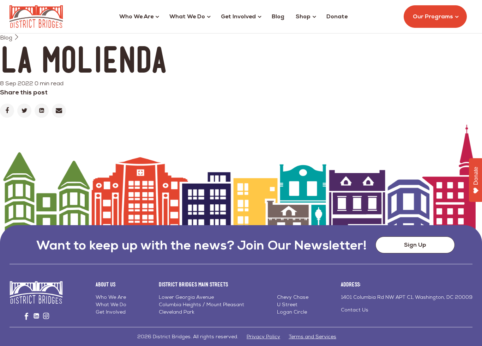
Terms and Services (312, 336)
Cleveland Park (176, 312)
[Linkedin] (42, 111)
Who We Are (136, 16)
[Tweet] (24, 111)
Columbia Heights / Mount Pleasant (201, 304)
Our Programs (433, 16)
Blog (278, 16)
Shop (303, 16)
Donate (337, 16)
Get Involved (238, 16)
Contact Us (354, 310)
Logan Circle (292, 312)
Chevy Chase (292, 297)
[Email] (59, 111)
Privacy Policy (263, 336)
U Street (287, 304)
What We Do (187, 16)
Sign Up (415, 244)
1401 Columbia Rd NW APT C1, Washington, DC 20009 (406, 297)
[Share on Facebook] (7, 111)
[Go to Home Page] (36, 16)
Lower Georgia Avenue (186, 297)
